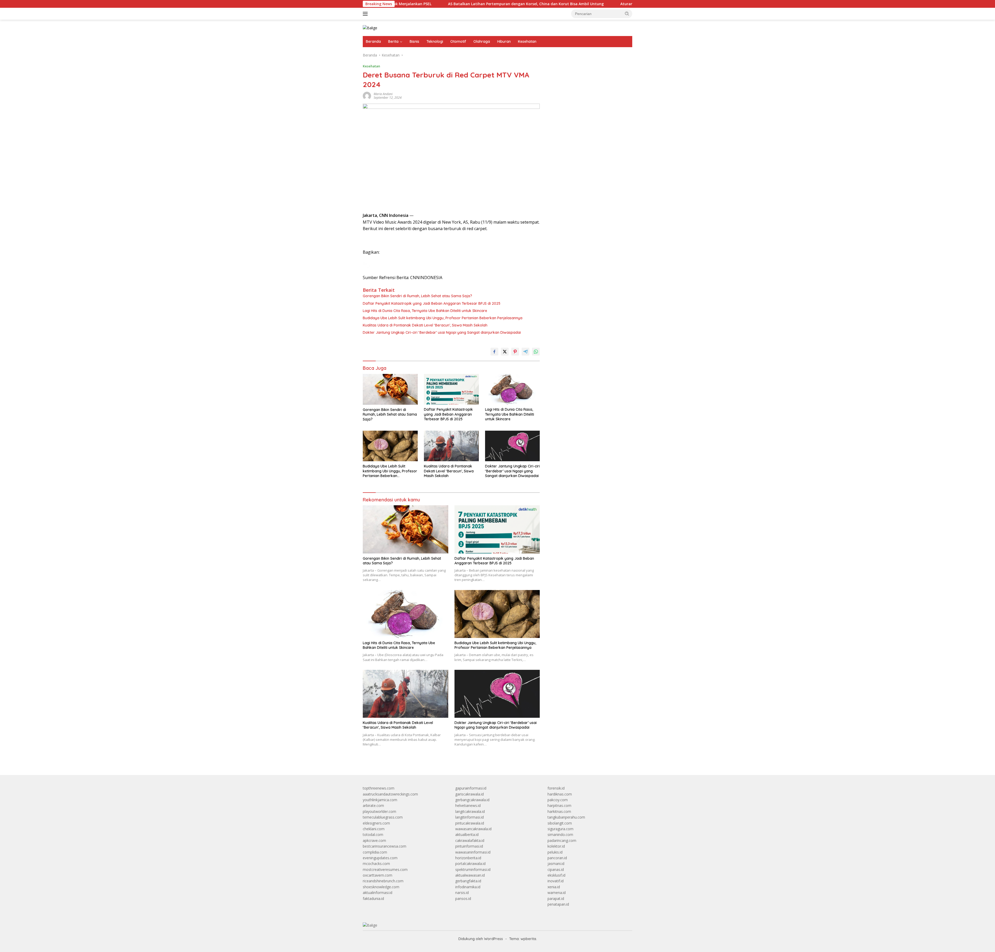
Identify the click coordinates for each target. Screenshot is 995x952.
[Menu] (366, 13)
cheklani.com (374, 828)
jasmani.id (556, 863)
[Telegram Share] (525, 352)
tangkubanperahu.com (566, 817)
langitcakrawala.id (470, 811)
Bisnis (414, 41)
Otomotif (458, 41)
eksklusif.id (556, 875)
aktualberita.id (467, 834)
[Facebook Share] (494, 352)
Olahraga (481, 41)
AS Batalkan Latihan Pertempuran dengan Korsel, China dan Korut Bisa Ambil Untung (443, 4)
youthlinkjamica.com (380, 799)
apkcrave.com (374, 840)
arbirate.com (373, 805)
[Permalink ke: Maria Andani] (367, 95)
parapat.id (556, 898)
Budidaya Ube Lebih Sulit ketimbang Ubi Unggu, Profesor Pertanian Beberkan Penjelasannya (442, 318)
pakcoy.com (558, 799)
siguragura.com (560, 828)
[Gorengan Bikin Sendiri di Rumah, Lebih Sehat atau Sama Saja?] (390, 389)
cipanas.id (556, 869)
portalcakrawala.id (470, 863)
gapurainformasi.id (470, 788)
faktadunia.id (373, 898)
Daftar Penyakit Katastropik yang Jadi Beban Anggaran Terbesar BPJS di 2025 (431, 303)
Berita (393, 41)
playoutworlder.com (379, 811)
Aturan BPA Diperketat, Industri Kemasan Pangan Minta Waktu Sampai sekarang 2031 (616, 4)
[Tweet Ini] (505, 352)
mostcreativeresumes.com (385, 869)
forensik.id (556, 788)
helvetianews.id (468, 805)
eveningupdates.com (380, 857)
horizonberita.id (468, 857)
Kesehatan (527, 41)
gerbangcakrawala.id (472, 799)
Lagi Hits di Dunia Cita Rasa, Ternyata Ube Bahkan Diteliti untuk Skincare (425, 310)
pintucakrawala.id (469, 823)
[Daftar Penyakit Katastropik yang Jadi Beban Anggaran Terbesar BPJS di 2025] (451, 389)
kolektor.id (556, 846)
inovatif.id (556, 880)
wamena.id (557, 892)
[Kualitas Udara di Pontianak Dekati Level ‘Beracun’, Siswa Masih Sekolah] (451, 446)
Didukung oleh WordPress (480, 938)
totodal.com (373, 834)
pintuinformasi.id (469, 846)
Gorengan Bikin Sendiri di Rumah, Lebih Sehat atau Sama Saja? (417, 296)
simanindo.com (560, 834)
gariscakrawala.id (469, 794)
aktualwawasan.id (470, 875)
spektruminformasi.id (473, 869)
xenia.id (554, 886)
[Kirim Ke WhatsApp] (536, 352)
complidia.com (375, 852)
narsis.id (462, 892)
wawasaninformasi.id (473, 852)
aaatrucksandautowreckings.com (390, 794)
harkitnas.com (559, 811)
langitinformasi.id (469, 817)
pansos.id (463, 898)
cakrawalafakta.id (469, 840)
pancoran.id (557, 857)
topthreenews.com (378, 788)
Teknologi (435, 41)
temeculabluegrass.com (383, 817)
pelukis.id (555, 852)
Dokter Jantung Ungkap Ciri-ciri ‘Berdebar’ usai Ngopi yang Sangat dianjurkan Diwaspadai (442, 332)
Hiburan (504, 41)
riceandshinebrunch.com (383, 880)
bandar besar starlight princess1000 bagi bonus (587, 68)
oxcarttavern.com (377, 875)
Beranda (373, 41)
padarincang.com (562, 840)
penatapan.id (558, 904)
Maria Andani (383, 94)
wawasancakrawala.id (473, 828)
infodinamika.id (467, 886)
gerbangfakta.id (468, 880)
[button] (627, 13)
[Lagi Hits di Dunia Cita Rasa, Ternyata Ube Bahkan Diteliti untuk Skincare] (512, 389)
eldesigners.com (376, 823)
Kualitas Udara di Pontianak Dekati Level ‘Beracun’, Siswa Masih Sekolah (425, 325)
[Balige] (370, 27)
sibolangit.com (560, 823)
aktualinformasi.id (377, 892)
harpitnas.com (559, 805)
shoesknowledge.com (381, 886)
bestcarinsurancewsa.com (384, 846)
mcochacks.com (376, 863)
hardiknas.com (560, 794)
